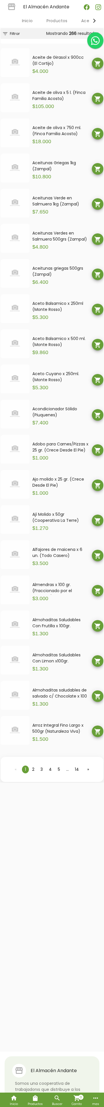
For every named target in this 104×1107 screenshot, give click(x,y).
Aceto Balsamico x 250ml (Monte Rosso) (57, 306)
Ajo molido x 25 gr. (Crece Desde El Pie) (58, 482)
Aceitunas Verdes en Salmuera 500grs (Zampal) (59, 236)
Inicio (27, 21)
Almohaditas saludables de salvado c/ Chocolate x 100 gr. (59, 693)
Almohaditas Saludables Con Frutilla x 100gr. (56, 623)
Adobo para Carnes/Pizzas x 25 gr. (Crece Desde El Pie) (60, 447)
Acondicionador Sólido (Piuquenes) (54, 412)
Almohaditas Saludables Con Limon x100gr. (56, 658)
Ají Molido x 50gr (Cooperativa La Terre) (55, 517)
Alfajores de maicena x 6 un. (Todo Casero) (57, 552)
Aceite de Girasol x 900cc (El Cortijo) (58, 60)
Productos (57, 21)
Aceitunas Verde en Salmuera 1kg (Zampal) (55, 201)
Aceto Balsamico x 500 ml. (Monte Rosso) (59, 341)
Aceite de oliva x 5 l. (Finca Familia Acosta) (59, 95)
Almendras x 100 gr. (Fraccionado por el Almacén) (52, 588)
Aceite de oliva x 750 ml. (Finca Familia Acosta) (56, 131)
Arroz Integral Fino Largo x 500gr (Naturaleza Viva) (57, 728)
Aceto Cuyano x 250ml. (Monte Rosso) (55, 377)
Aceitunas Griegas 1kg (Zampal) (54, 166)
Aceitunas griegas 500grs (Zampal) (57, 271)
